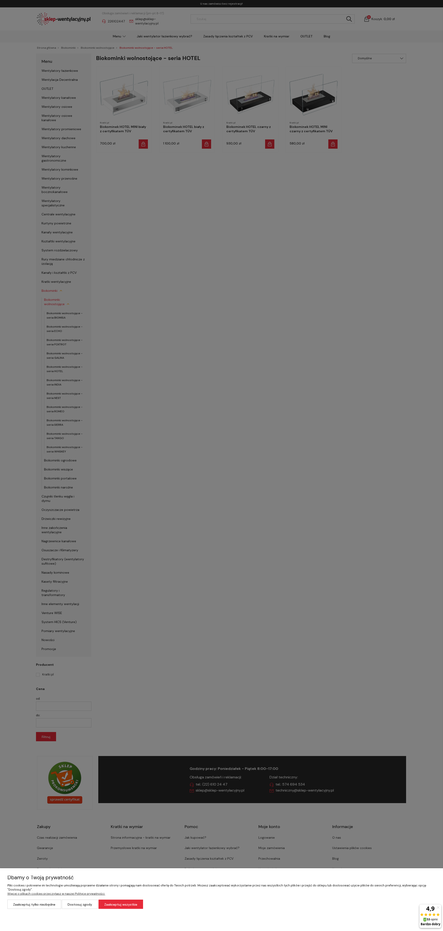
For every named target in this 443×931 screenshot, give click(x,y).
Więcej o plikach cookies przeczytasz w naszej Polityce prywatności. (56, 894)
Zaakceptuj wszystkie (120, 904)
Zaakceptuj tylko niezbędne (34, 904)
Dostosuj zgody (80, 904)
